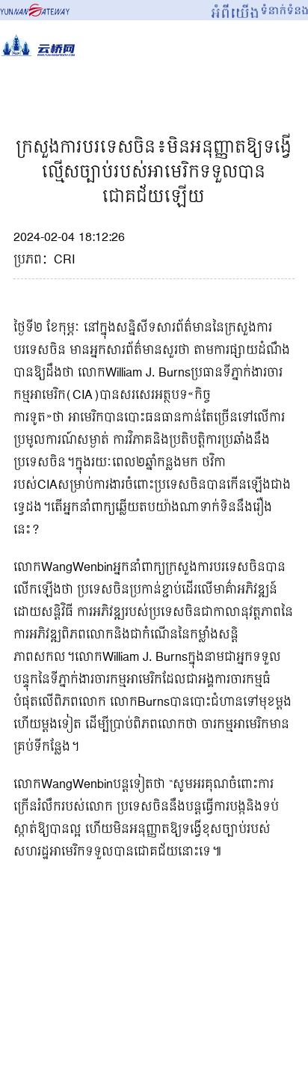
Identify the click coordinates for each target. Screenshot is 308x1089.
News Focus (50, 87)
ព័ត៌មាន (142, 87)
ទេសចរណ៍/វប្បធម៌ (245, 87)
